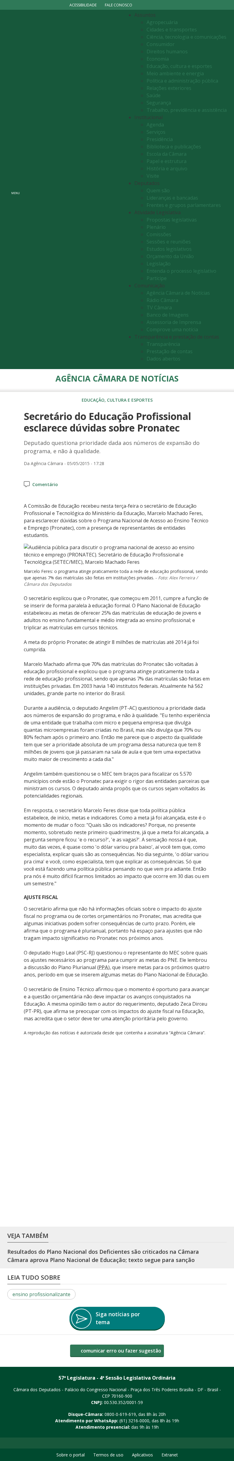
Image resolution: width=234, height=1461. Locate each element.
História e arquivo (167, 168)
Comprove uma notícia (172, 329)
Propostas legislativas (172, 219)
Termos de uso (108, 1455)
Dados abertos (163, 358)
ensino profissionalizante (41, 1294)
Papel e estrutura (166, 161)
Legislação (159, 263)
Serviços (156, 132)
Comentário (45, 484)
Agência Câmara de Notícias (178, 293)
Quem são (158, 190)
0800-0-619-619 (120, 1414)
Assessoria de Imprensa (174, 322)
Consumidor (161, 44)
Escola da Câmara (166, 154)
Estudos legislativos (169, 249)
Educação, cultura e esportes (179, 66)
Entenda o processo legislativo (181, 271)
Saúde (154, 95)
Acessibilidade (83, 5)
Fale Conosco (118, 5)
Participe (157, 278)
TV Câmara (159, 307)
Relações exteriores (169, 88)
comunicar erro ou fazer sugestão (120, 1350)
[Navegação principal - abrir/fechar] (15, 189)
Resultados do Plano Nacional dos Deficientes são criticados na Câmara (103, 1251)
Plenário (156, 227)
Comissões (159, 234)
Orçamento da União (170, 256)
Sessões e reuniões (169, 241)
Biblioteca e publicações (174, 146)
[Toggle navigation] (73, 189)
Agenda (155, 124)
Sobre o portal (70, 1455)
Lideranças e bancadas (172, 197)
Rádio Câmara (162, 300)
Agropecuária (162, 22)
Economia (158, 58)
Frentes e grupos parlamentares (184, 205)
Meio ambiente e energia (175, 73)
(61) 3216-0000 (134, 1421)
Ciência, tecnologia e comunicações (186, 37)
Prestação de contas (170, 351)
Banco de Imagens (168, 314)
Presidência (160, 139)
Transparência (163, 344)
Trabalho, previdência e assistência (187, 110)
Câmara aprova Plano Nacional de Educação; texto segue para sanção (101, 1260)
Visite (153, 175)
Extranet (169, 1455)
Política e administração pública (182, 80)
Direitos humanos (167, 51)
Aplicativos (142, 1455)
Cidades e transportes (172, 29)
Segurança (159, 102)
